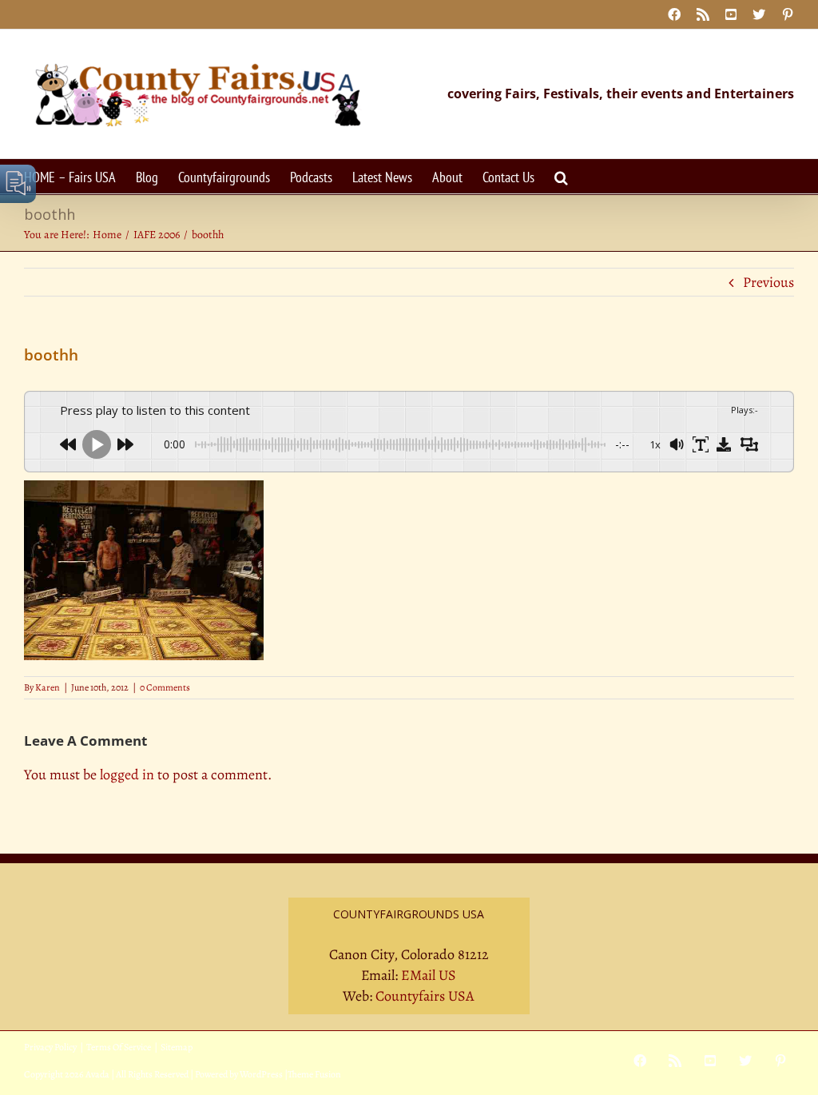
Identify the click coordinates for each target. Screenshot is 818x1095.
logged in (127, 774)
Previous (768, 282)
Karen (47, 687)
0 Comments (165, 687)
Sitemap (177, 1047)
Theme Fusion (314, 1074)
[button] (561, 176)
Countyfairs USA (425, 995)
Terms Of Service (118, 1047)
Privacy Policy (50, 1047)
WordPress (261, 1074)
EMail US (428, 975)
